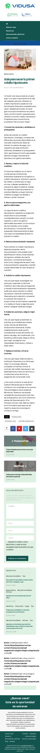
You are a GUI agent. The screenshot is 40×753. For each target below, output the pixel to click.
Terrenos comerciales (29, 739)
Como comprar (12, 38)
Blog (6, 741)
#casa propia (16, 417)
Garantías (33, 733)
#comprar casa (10, 421)
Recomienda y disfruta (15, 34)
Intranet (12, 741)
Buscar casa (11, 27)
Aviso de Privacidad (26, 745)
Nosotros (10, 31)
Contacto (25, 733)
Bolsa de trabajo (30, 736)
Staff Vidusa (19, 87)
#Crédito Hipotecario (26, 421)
